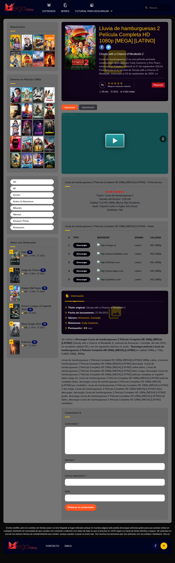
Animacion (83, 317)
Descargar (82, 245)
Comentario (72, 423)
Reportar (158, 85)
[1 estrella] (109, 83)
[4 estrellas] (118, 83)
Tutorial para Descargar (92, 11)
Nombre (70, 460)
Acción (16, 195)
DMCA (68, 546)
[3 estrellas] (115, 83)
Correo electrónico (75, 475)
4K (14, 188)
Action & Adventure (23, 201)
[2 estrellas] (112, 83)
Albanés (17, 208)
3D (14, 182)
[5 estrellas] (121, 83)
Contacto (52, 546)
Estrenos (48, 11)
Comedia (95, 317)
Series (65, 11)
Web (67, 491)
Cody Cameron (90, 323)
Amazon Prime (21, 221)
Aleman (17, 214)
